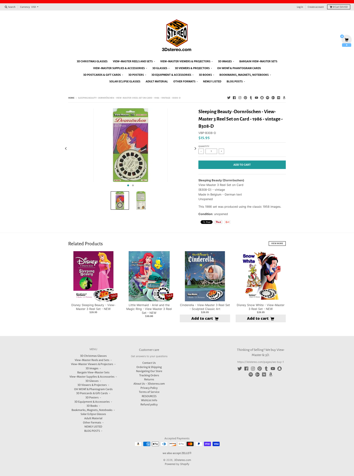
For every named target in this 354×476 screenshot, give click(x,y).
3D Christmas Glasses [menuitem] (92, 61)
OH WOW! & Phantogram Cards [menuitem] (239, 68)
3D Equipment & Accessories (92, 401)
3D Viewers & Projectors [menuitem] (192, 68)
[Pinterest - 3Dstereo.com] (245, 97)
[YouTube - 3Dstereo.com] (256, 97)
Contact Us (149, 363)
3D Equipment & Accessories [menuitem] (171, 74)
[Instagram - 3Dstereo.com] (240, 97)
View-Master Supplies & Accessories (92, 376)
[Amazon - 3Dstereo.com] (284, 97)
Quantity (203, 146)
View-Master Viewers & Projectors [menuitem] (185, 61)
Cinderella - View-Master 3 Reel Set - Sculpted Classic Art (205, 307)
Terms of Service (149, 392)
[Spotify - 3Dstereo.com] (267, 97)
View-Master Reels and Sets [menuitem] (133, 61)
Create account (316, 7)
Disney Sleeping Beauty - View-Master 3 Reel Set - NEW (93, 307)
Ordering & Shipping (149, 367)
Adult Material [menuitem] (157, 81)
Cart (340, 7)
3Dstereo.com (182, 459)
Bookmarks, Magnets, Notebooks (92, 410)
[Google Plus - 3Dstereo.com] (273, 97)
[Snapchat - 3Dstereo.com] (262, 97)
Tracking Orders (149, 375)
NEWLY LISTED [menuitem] (212, 81)
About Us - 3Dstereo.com (149, 383)
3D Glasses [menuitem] (159, 68)
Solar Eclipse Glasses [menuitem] (124, 81)
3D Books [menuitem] (205, 74)
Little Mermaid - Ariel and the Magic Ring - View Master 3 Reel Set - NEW (149, 309)
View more (277, 243)
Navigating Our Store (149, 371)
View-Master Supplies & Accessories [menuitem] (119, 68)
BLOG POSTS (92, 431)
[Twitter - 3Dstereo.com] (228, 97)
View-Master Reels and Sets (92, 360)
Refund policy (149, 404)
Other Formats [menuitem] (184, 81)
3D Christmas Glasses (93, 356)
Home (71, 98)
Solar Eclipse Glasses (93, 414)
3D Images (92, 368)
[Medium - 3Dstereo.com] (278, 97)
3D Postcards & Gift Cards (92, 393)
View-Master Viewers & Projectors (92, 364)
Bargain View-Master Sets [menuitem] (258, 61)
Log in (300, 7)
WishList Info (149, 400)
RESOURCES (149, 396)
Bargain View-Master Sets (93, 372)
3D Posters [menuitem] (136, 74)
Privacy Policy (149, 388)
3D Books (92, 405)
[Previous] (66, 148)
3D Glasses (92, 381)
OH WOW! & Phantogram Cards (93, 389)
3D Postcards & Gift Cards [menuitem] (102, 74)
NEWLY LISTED (93, 426)
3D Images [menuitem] (225, 61)
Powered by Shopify (177, 463)
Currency (25, 7)
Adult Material (93, 418)
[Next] (195, 148)
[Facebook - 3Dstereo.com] (234, 97)
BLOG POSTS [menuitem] (235, 81)
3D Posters (92, 397)
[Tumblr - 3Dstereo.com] (251, 97)
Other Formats (92, 422)
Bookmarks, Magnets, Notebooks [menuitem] (244, 74)
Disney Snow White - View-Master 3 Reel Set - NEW (260, 307)
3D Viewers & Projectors (92, 385)
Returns (149, 379)
